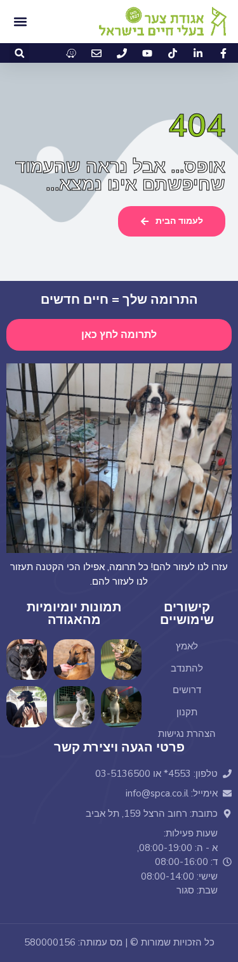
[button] (19, 53)
